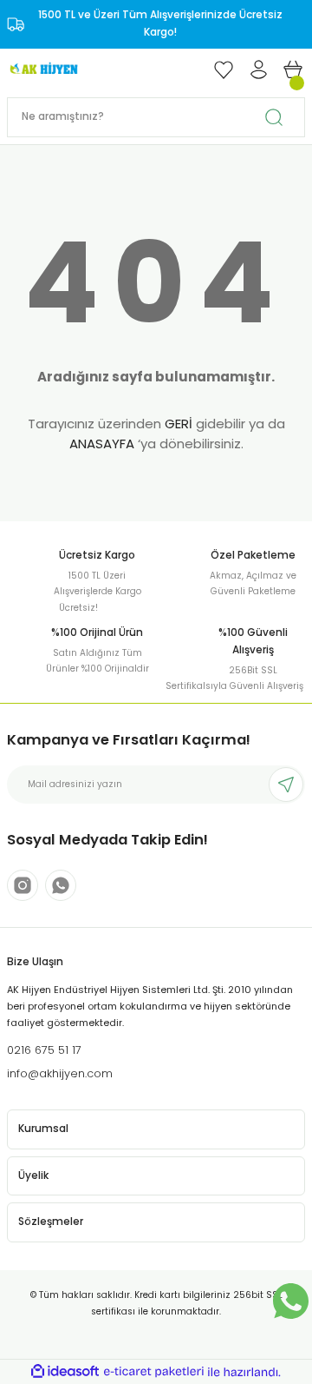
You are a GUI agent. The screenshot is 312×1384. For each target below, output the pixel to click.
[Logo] (43, 69)
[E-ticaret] (154, 1371)
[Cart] (293, 69)
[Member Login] (258, 69)
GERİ (178, 423)
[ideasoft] (65, 1372)
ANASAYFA (101, 443)
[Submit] (286, 784)
